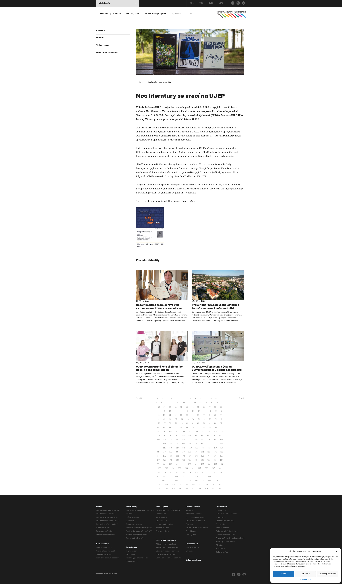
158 (177, 452)
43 (175, 411)
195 (202, 464)
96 (204, 427)
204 (193, 468)
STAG (221, 3)
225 (189, 476)
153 (215, 448)
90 (170, 427)
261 (219, 489)
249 (206, 485)
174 (209, 456)
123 (164, 440)
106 (196, 431)
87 (221, 423)
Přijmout (283, 574)
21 (189, 403)
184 (202, 460)
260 (213, 489)
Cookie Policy (305, 579)
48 (204, 411)
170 (184, 456)
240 (216, 480)
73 (210, 419)
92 (181, 427)
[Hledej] (192, 13)
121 (220, 435)
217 (209, 472)
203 (186, 468)
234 (176, 480)
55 (175, 415)
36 (204, 407)
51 (221, 411)
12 (211, 399)
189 (164, 464)
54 (170, 415)
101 (164, 431)
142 (215, 444)
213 (183, 472)
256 (186, 489)
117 (196, 435)
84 (204, 423)
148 (183, 448)
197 (215, 464)
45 (187, 411)
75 (221, 419)
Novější (139, 398)
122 (158, 440)
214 (190, 472)
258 (199, 489)
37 (210, 407)
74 (216, 419)
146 (171, 448)
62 (215, 415)
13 (216, 399)
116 (189, 435)
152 (209, 448)
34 (193, 407)
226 (196, 476)
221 (163, 476)
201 (173, 468)
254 (173, 489)
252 (160, 489)
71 (199, 419)
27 (223, 403)
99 (221, 427)
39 (221, 407)
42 (170, 411)
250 (213, 485)
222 (169, 476)
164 (215, 452)
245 (179, 485)
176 (221, 456)
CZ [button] (190, 3)
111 (159, 435)
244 (173, 485)
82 (193, 423)
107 (202, 431)
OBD (201, 3)
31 (176, 407)
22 (195, 403)
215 (196, 472)
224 (183, 476)
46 (193, 411)
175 (215, 456)
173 (202, 456)
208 (219, 468)
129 (202, 440)
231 (157, 480)
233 (169, 480)
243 (166, 485)
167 (164, 456)
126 (183, 440)
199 (159, 468)
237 (196, 480)
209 (158, 472)
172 (196, 456)
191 (177, 464)
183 (196, 460)
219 (221, 472)
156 (164, 452)
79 (176, 423)
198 (222, 464)
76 (159, 423)
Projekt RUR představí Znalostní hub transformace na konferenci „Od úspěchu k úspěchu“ (215, 308)
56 (181, 415)
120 (214, 435)
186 (215, 460)
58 (192, 415)
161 (196, 452)
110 (222, 431)
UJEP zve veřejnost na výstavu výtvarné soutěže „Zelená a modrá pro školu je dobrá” (217, 370)
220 (157, 476)
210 (165, 472)
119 (208, 435)
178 (164, 460)
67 (176, 419)
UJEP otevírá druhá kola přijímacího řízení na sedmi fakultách (159, 368)
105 (190, 431)
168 (171, 456)
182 (190, 460)
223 (176, 476)
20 (184, 403)
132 (221, 440)
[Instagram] (238, 3)
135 (171, 444)
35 (198, 407)
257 (193, 489)
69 (187, 419)
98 (216, 427)
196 (209, 464)
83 (198, 423)
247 (193, 485)
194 (196, 464)
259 (206, 489)
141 (209, 444)
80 (182, 423)
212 (177, 472)
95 (198, 427)
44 (181, 411)
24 (206, 403)
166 (158, 456)
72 (204, 419)
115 (183, 435)
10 (200, 399)
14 (221, 399)
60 (204, 415)
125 (177, 440)
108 (209, 431)
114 (177, 435)
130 (209, 440)
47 (199, 411)
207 (213, 468)
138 (190, 444)
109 (215, 431)
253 (166, 489)
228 (209, 476)
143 (221, 444)
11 (205, 399)
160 (189, 452)
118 (202, 435)
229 (216, 476)
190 (170, 464)
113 (171, 435)
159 (183, 452)
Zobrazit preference (327, 574)
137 (183, 444)
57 (187, 415)
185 (208, 460)
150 (196, 448)
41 (164, 411)
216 (202, 472)
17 (167, 403)
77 (165, 423)
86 (215, 423)
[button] (336, 551)
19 (178, 403)
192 (183, 464)
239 (209, 480)
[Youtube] (243, 3)
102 (170, 431)
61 (210, 415)
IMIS (211, 3)
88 (158, 427)
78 (170, 423)
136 (177, 444)
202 (179, 468)
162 (202, 452)
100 (157, 431)
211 (171, 472)
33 (187, 407)
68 (182, 419)
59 (198, 415)
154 (221, 448)
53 (164, 415)
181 (183, 460)
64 (159, 419)
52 (159, 415)
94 (192, 427)
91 (175, 427)
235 (183, 480)
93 (187, 427)
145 (164, 448)
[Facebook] (232, 3)
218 (215, 472)
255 (179, 489)
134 (164, 444)
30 (170, 407)
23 (200, 403)
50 (216, 411)
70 (193, 419)
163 (208, 452)
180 (177, 460)
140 (202, 444)
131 (215, 440)
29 (165, 407)
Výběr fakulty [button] (104, 3)
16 (162, 403)
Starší (241, 398)
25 (212, 403)
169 (177, 456)
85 (210, 423)
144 (158, 448)
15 (156, 403)
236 (189, 480)
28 (159, 407)
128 (196, 440)
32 (181, 407)
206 (206, 468)
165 (221, 452)
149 (190, 448)
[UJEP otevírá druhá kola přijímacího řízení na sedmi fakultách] (162, 346)
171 (190, 456)
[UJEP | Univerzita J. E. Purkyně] (231, 15)
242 (159, 485)
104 (183, 431)
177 (158, 460)
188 (157, 464)
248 (200, 485)
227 (202, 476)
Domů (141, 82)
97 (210, 427)
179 (171, 460)
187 (221, 460)
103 (177, 431)
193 (189, 464)
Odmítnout (305, 574)
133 (158, 444)
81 (187, 423)
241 (222, 480)
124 (171, 440)
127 (190, 440)
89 (164, 427)
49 (210, 411)
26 (217, 403)
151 (203, 448)
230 (222, 476)
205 (199, 468)
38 (215, 407)
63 (221, 415)
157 (170, 452)
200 (166, 468)
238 (202, 480)
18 (173, 403)
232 (163, 480)
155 (158, 452)
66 (170, 419)
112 (165, 435)
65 (164, 419)
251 (220, 485)
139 (196, 444)
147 (177, 448)
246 (186, 485)
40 (158, 411)
